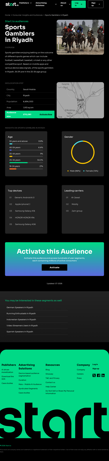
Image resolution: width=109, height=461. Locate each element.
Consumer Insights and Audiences (28, 15)
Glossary (49, 374)
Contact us (50, 382)
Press (79, 378)
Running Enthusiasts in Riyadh (21, 313)
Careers (80, 374)
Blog (48, 370)
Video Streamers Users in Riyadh (22, 325)
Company (81, 370)
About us (63, 4)
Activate (54, 267)
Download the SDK (8, 377)
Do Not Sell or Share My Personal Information (60, 392)
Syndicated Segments (28, 388)
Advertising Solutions (41, 4)
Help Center (51, 387)
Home (7, 15)
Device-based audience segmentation (29, 374)
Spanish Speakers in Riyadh (20, 331)
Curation (22, 380)
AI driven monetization (7, 371)
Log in (76, 4)
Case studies (7, 383)
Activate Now (46, 114)
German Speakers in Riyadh (20, 307)
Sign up (93, 4)
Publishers (24, 3)
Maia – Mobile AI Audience (30, 384)
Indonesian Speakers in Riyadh (21, 319)
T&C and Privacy (52, 378)
